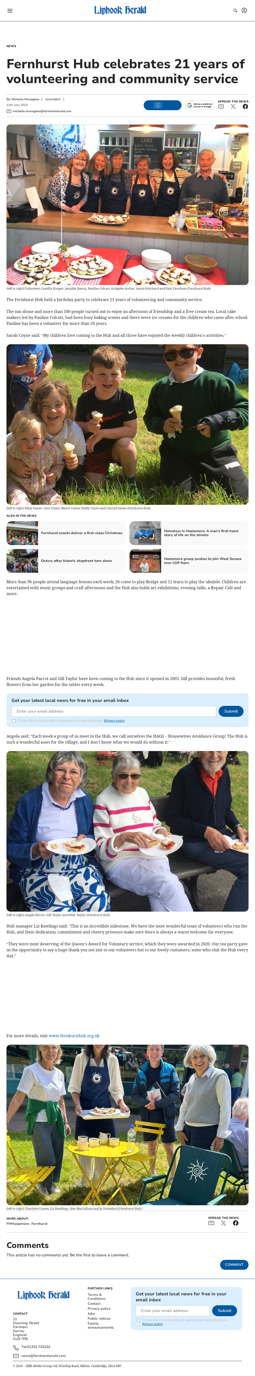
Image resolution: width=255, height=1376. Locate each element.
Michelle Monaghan (25, 99)
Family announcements (101, 1325)
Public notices (99, 1318)
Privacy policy (99, 1308)
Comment (234, 1264)
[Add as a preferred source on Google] (200, 105)
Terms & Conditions (96, 1296)
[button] (10, 11)
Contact (94, 1303)
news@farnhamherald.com (43, 1355)
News (11, 46)
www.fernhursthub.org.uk (74, 1035)
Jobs (91, 1313)
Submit (231, 711)
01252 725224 (38, 1347)
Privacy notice (114, 720)
